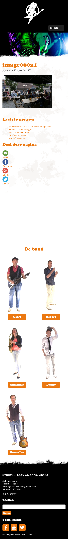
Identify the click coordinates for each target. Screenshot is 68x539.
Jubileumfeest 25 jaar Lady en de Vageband (30, 126)
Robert (51, 317)
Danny (51, 384)
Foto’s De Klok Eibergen (20, 129)
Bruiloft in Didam (17, 138)
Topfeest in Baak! (17, 135)
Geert (17, 317)
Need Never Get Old (19, 132)
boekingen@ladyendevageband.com (19, 486)
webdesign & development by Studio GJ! (19, 534)
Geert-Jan (17, 452)
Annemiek (17, 384)
